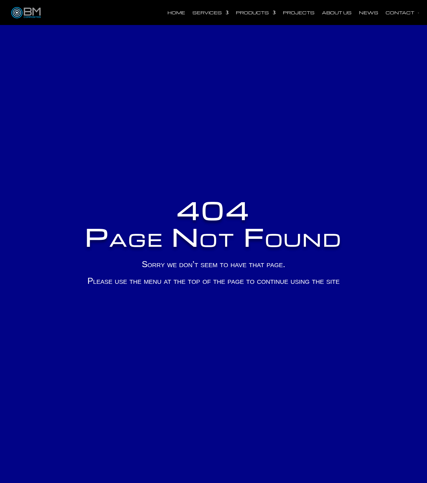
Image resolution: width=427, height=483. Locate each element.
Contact (400, 12)
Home (176, 12)
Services (207, 12)
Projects (299, 12)
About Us (337, 12)
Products (252, 12)
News (368, 12)
